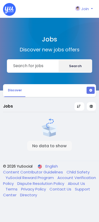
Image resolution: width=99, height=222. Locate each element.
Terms (12, 189)
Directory (28, 195)
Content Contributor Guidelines (33, 172)
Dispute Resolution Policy (41, 183)
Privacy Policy (34, 189)
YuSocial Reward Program (30, 177)
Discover (15, 90)
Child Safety (78, 172)
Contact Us (61, 189)
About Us (76, 183)
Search (75, 66)
